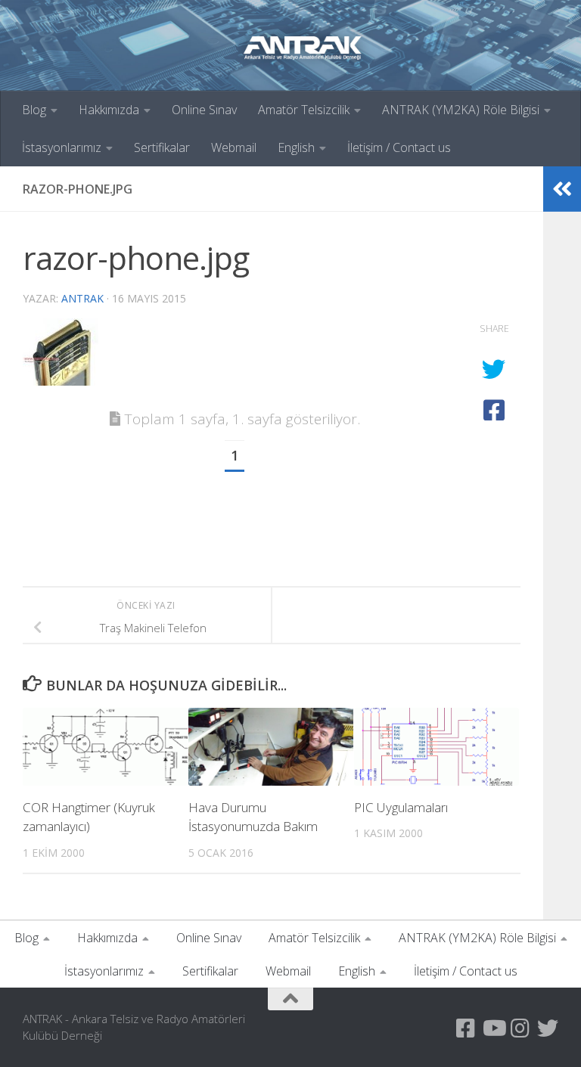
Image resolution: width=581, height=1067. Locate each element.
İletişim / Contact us (399, 147)
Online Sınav (204, 109)
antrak (82, 298)
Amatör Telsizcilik (304, 109)
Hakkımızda (109, 109)
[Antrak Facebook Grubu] (466, 1028)
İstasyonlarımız (61, 147)
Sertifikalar (162, 147)
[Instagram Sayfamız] (520, 1028)
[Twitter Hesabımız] (547, 1028)
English (296, 147)
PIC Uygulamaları (401, 807)
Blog (34, 109)
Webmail (233, 147)
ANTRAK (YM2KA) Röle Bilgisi (460, 109)
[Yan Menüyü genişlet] (562, 189)
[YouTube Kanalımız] (493, 1028)
